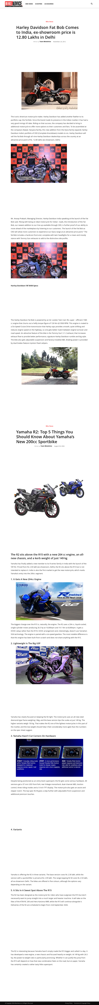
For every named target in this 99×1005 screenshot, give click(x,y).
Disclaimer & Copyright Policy (82, 1003)
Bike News (29, 4)
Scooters (38, 4)
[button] (91, 4)
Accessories (48, 4)
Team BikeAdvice (45, 41)
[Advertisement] (49, 14)
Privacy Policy (68, 1003)
